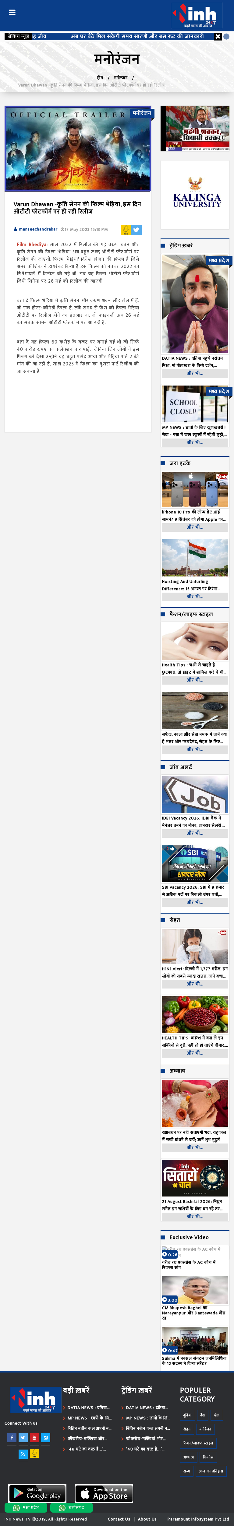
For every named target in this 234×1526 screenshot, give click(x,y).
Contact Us (119, 1519)
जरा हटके (180, 463)
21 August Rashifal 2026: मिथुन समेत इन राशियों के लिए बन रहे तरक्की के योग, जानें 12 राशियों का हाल (194, 1205)
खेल (217, 1415)
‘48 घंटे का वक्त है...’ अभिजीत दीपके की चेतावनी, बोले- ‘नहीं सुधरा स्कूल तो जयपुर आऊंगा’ (90, 1449)
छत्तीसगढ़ (76, 1507)
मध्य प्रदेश (31, 1507)
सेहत (175, 920)
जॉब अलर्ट (181, 767)
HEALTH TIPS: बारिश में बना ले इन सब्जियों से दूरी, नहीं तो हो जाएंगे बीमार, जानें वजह (193, 1041)
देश (202, 1415)
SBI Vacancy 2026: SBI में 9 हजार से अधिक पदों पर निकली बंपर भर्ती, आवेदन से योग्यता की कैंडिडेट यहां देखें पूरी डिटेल (193, 891)
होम (100, 77)
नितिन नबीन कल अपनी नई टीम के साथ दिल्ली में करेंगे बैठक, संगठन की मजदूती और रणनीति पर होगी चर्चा (90, 1428)
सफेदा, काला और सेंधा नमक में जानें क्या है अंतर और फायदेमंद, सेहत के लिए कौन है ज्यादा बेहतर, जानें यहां (194, 738)
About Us (147, 1519)
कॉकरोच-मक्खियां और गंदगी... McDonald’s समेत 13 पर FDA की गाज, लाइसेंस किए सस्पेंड (89, 1439)
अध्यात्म (178, 1071)
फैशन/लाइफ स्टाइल (191, 614)
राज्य (186, 1471)
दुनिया (187, 1415)
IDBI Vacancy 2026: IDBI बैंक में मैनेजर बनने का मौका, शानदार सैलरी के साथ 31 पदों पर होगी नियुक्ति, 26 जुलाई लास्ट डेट (194, 822)
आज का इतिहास (211, 1471)
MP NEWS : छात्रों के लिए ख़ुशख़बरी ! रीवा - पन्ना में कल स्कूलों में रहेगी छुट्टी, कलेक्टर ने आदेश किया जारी (90, 1418)
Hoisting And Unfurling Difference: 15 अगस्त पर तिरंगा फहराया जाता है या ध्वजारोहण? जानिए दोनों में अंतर (192, 585)
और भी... (195, 373)
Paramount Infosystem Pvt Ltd (198, 1519)
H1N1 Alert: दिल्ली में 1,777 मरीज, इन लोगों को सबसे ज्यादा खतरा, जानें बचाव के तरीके (195, 972)
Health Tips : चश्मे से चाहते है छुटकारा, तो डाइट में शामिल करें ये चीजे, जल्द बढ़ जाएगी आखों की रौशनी (195, 668)
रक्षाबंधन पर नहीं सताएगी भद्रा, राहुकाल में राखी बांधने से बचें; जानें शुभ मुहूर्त (194, 1136)
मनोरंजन (121, 77)
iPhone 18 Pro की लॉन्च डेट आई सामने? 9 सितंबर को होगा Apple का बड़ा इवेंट (192, 516)
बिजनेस (208, 1457)
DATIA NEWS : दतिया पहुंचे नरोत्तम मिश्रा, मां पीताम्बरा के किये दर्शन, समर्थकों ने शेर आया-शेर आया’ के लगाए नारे (87, 1407)
